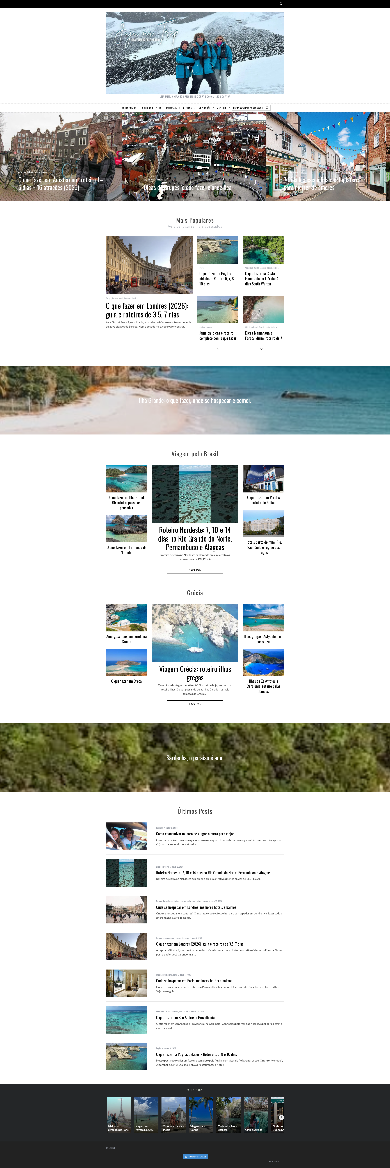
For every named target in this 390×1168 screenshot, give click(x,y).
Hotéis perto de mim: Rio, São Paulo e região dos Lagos (263, 547)
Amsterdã (22, 171)
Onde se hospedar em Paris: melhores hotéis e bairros (194, 981)
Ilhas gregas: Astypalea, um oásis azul (263, 638)
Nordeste (165, 866)
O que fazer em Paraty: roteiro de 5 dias (263, 499)
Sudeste (274, 327)
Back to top (274, 1161)
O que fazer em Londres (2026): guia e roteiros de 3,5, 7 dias (147, 309)
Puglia (201, 267)
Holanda (44, 171)
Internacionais (117, 298)
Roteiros (135, 298)
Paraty (267, 327)
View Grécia (195, 704)
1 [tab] (364, 155)
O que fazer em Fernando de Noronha (126, 549)
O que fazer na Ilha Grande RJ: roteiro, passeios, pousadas (126, 502)
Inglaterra (294, 171)
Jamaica (209, 327)
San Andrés (183, 1011)
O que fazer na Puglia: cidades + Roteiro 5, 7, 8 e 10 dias (217, 278)
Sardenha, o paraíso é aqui (195, 757)
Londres (302, 171)
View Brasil (195, 569)
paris (175, 974)
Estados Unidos (266, 267)
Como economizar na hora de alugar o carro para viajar (195, 834)
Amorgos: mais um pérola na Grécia (126, 638)
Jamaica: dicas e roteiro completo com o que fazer (217, 335)
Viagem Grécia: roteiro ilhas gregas (195, 673)
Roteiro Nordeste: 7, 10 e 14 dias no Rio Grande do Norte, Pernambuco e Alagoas (195, 538)
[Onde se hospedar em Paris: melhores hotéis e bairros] (126, 983)
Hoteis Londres (180, 901)
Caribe (202, 327)
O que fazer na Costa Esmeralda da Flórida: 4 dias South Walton (261, 278)
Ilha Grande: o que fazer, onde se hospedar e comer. (195, 400)
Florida (275, 267)
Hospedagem (168, 901)
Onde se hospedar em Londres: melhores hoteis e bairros (196, 907)
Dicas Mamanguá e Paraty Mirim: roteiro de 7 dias (263, 338)
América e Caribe (252, 267)
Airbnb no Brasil (251, 327)
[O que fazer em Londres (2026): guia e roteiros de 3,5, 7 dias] (126, 946)
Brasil (261, 327)
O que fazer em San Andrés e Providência (185, 1017)
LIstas (198, 901)
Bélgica (30, 171)
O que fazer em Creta (126, 681)
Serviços (159, 827)
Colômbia (174, 1011)
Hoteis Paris (167, 974)
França (158, 974)
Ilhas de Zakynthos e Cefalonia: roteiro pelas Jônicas (263, 686)
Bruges (37, 171)
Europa (160, 179)
